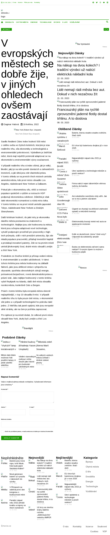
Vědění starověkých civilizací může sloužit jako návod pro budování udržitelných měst (27, 362)
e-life (65, 22)
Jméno (3, 407)
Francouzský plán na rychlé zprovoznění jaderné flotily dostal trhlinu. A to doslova (82, 114)
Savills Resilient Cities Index (14, 141)
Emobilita (90, 476)
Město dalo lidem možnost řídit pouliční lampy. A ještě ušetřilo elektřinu (8, 360)
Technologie (92, 486)
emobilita (9, 22)
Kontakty (37, 2)
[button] (107, 22)
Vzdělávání (91, 491)
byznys (57, 22)
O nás (14, 2)
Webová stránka (6, 419)
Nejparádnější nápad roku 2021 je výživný (73, 486)
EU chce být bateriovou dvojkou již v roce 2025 (73, 476)
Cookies (94, 531)
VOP (105, 531)
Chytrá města (92, 466)
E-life (88, 471)
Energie (89, 481)
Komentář (4, 389)
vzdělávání (74, 22)
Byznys (89, 461)
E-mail (32, 407)
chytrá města (22, 22)
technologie (46, 22)
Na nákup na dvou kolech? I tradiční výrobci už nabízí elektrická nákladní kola (78, 69)
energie (34, 22)
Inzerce (20, 2)
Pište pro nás (28, 2)
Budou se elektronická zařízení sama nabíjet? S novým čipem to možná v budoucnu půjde (88, 249)
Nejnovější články (71, 53)
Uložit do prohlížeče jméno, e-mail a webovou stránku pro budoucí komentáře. (29, 431)
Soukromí (102, 526)
